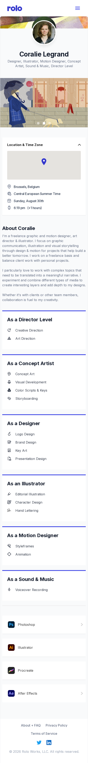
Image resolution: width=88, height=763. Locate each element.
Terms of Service (44, 733)
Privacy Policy (56, 725)
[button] (44, 162)
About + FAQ (31, 725)
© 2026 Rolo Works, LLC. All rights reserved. (44, 751)
